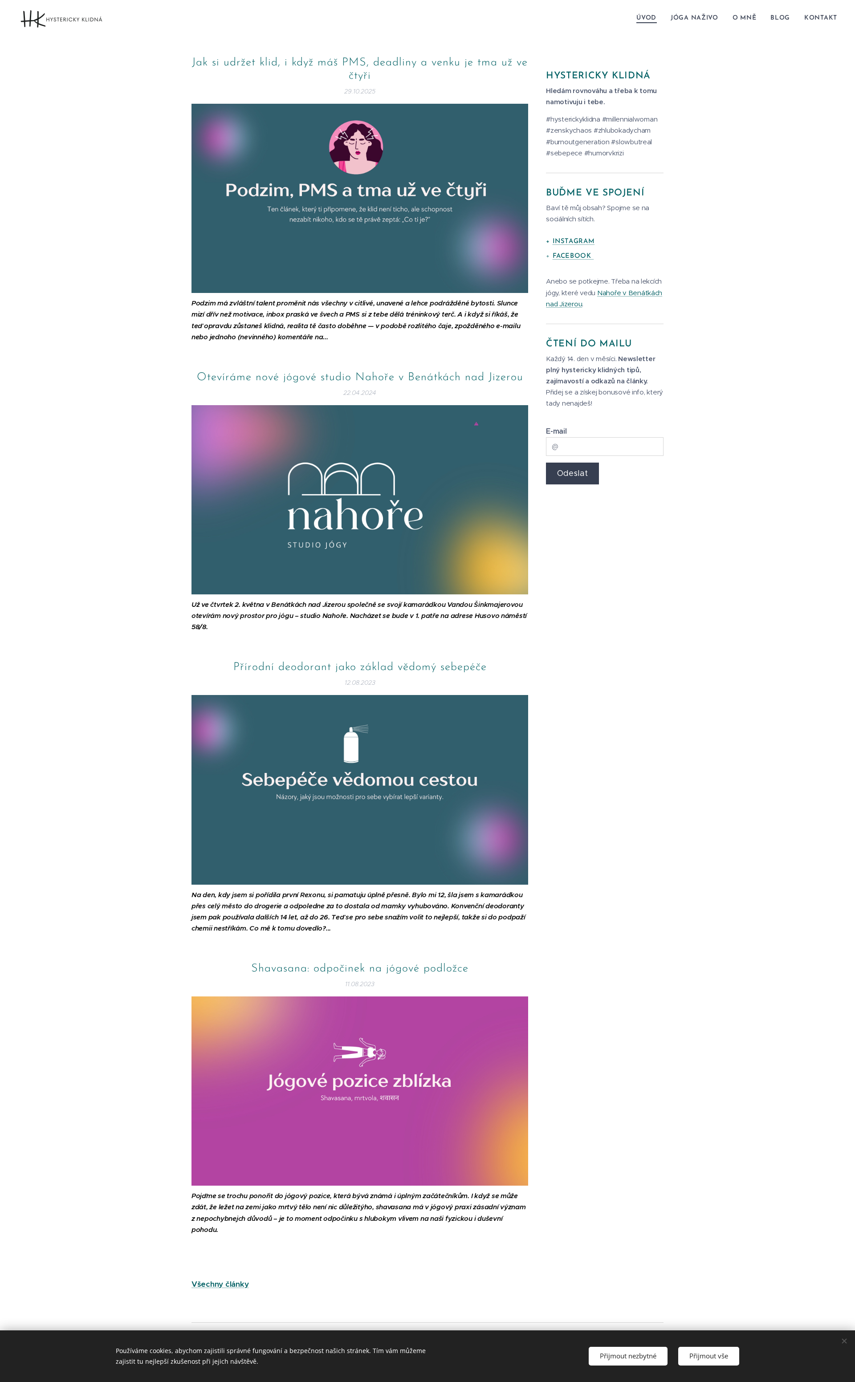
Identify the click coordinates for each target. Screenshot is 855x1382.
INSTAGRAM (574, 241)
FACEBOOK (573, 256)
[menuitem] (649, 18)
